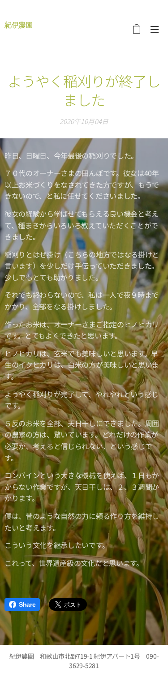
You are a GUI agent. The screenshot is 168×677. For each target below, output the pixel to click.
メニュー (155, 29)
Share (27, 604)
